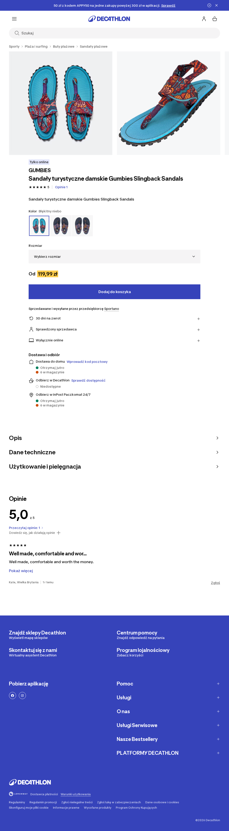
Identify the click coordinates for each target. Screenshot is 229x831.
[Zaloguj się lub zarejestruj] (204, 18)
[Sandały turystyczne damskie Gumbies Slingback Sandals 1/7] (60, 103)
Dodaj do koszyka (114, 292)
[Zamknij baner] (216, 5)
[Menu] (14, 18)
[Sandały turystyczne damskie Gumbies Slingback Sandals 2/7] (169, 103)
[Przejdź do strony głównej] (109, 19)
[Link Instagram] (22, 695)
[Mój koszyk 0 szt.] (214, 18)
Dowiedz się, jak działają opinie (32, 533)
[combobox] (114, 256)
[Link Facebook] (12, 695)
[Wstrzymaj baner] (209, 5)
